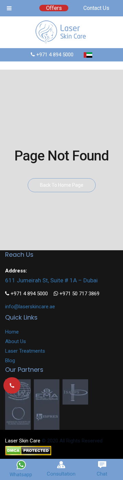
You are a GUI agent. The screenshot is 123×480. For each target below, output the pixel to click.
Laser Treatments (25, 351)
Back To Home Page (61, 185)
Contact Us (96, 8)
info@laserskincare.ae (30, 306)
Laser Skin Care (22, 441)
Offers (54, 8)
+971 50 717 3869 (78, 294)
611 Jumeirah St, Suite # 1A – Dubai (51, 280)
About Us (15, 341)
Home (12, 332)
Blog (10, 360)
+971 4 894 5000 (54, 55)
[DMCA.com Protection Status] (28, 450)
